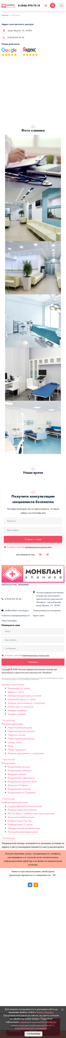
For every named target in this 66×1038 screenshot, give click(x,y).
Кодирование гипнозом (20, 770)
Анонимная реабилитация (21, 817)
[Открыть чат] (52, 5)
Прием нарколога (17, 749)
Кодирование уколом (19, 766)
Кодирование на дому (19, 788)
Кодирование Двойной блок (22, 781)
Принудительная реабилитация (24, 828)
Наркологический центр (20, 727)
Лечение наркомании (12, 723)
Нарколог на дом (17, 734)
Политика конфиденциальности (16, 615)
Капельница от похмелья (20, 706)
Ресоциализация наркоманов (23, 831)
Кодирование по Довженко (22, 792)
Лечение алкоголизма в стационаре (26, 703)
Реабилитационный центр (15, 802)
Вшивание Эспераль (18, 785)
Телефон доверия (17, 714)
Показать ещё (8, 720)
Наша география (9, 620)
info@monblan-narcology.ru (17, 610)
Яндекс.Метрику (45, 1012)
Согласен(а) (33, 1033)
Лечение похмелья (17, 710)
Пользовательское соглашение (47, 610)
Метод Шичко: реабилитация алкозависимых (31, 813)
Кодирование (9, 763)
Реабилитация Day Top (20, 820)
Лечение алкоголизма (13, 684)
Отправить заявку (33, 539)
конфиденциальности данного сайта (38, 547)
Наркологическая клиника (21, 731)
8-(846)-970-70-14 (29, 5)
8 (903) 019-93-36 (16, 38)
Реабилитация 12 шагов (20, 824)
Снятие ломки (15, 742)
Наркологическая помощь (21, 738)
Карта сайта (38, 615)
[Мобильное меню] (61, 5)
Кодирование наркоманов (21, 777)
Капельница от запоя (19, 688)
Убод (10, 745)
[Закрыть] (62, 1010)
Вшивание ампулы (17, 774)
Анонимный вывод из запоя (21, 699)
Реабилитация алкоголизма (22, 809)
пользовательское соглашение (31, 1028)
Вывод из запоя (16, 691)
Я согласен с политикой (29, 547)
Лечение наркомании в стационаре (26, 753)
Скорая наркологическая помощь (25, 806)
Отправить (33, 662)
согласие (24, 1021)
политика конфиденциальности (35, 1025)
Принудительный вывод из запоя (24, 695)
